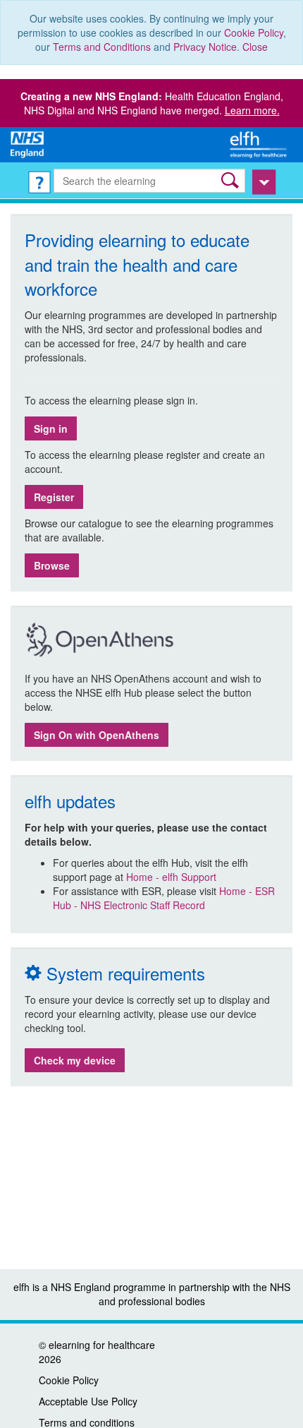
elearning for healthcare (102, 1345)
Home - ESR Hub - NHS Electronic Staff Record (164, 898)
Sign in (51, 428)
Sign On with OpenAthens (96, 735)
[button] (231, 180)
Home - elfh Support (171, 877)
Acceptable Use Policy (88, 1401)
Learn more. (252, 110)
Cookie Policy (253, 32)
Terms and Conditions (102, 47)
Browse (52, 565)
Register (54, 497)
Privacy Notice (205, 47)
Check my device (75, 1060)
